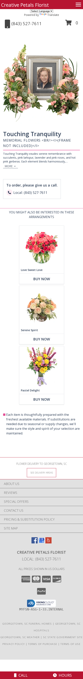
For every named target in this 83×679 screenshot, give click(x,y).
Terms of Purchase (42, 644)
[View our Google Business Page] (41, 542)
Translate (53, 15)
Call (22, 675)
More (9, 166)
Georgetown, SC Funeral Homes (27, 623)
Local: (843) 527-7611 (41, 559)
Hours (64, 675)
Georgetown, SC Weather (20, 637)
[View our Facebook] (34, 542)
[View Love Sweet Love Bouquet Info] (41, 246)
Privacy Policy (14, 644)
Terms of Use (70, 644)
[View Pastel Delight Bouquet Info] (41, 366)
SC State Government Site (63, 637)
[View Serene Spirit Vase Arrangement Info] (41, 306)
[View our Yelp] (48, 542)
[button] (71, 24)
